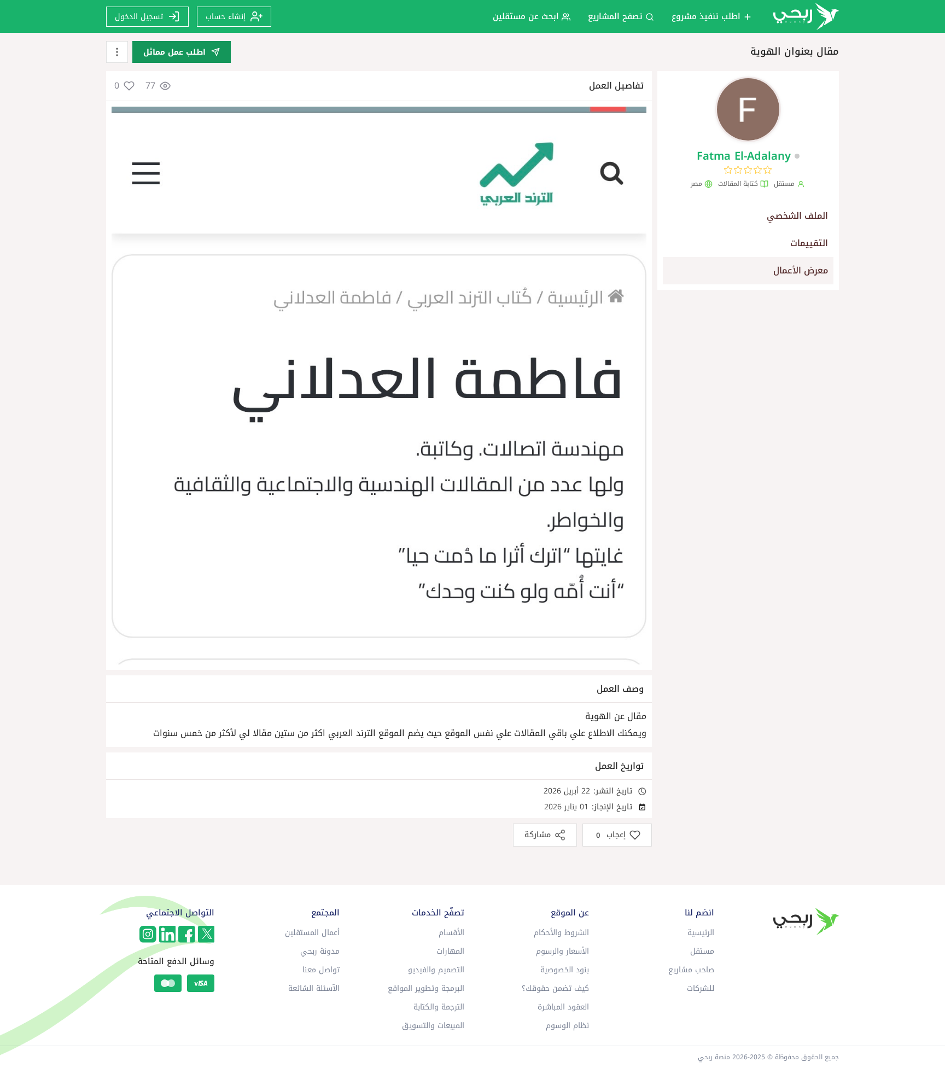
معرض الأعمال (800, 270)
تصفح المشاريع (616, 16)
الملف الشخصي (797, 215)
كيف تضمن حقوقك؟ (555, 988)
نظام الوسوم (567, 1025)
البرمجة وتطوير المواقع (426, 988)
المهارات (450, 951)
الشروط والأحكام (561, 932)
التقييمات (809, 243)
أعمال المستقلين (312, 932)
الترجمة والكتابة (438, 1007)
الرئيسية (700, 932)
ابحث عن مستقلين (527, 16)
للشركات (700, 988)
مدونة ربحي (320, 951)
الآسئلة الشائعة (314, 988)
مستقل (702, 951)
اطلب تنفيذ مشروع (707, 16)
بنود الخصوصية (564, 970)
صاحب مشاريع (691, 970)
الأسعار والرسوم (562, 951)
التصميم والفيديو (436, 970)
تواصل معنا (321, 970)
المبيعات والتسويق (433, 1025)
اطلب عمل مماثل (174, 52)
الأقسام (451, 932)
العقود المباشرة (563, 1007)
